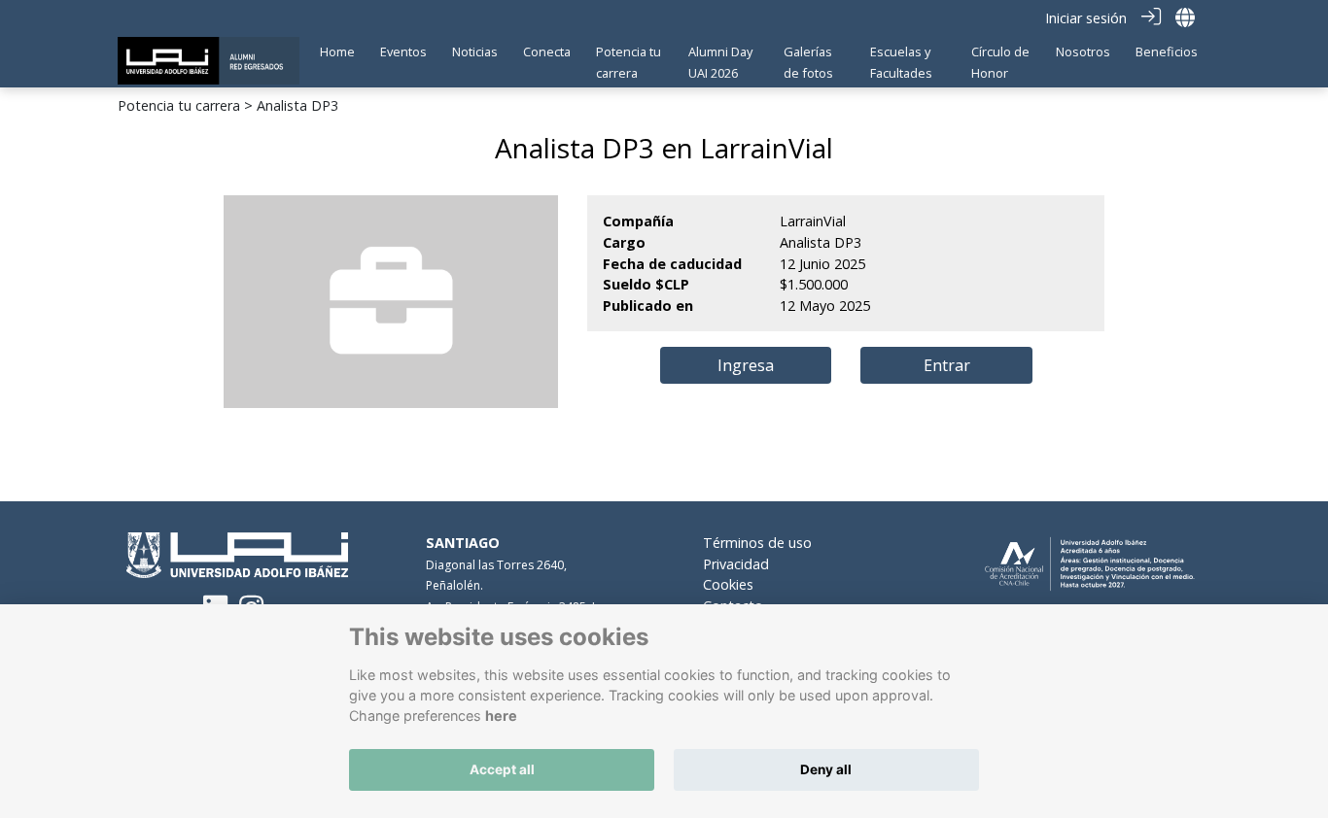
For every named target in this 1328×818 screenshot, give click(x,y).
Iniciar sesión (1086, 18)
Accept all (502, 769)
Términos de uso (757, 542)
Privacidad (736, 564)
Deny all (826, 769)
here (501, 715)
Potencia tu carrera (179, 105)
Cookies (728, 584)
